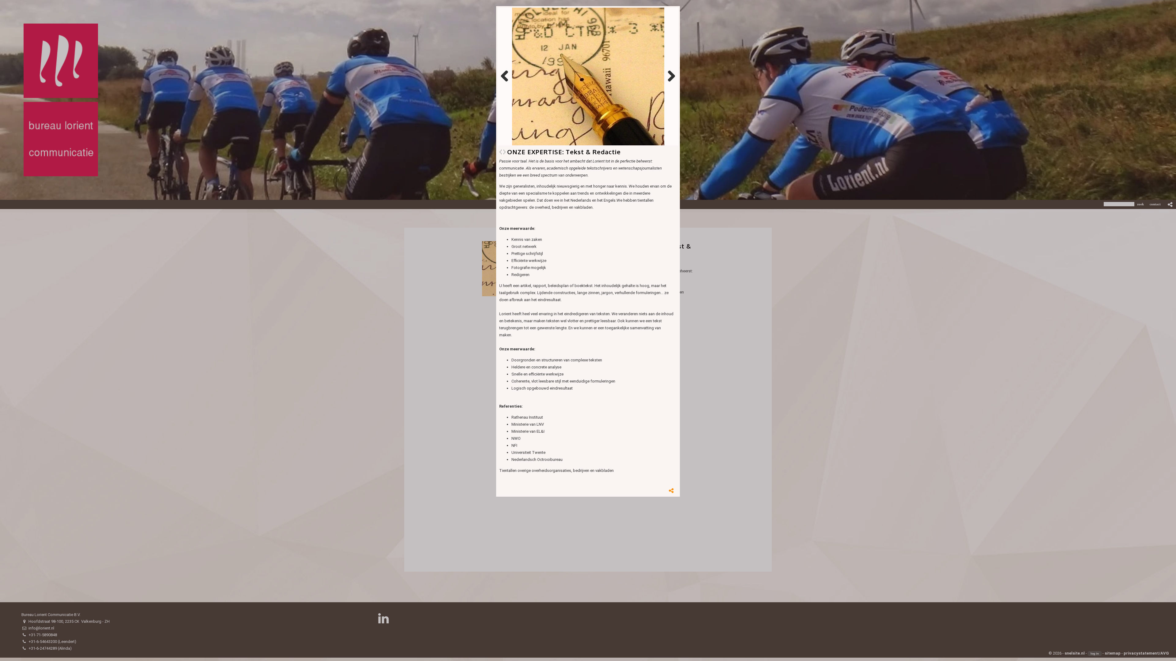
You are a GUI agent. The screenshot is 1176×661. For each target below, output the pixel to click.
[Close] (679, 6)
